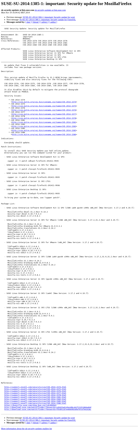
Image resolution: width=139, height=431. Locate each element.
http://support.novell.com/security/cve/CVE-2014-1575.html (35, 389)
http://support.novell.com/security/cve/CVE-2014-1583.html (35, 399)
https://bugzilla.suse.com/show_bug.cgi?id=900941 (30, 405)
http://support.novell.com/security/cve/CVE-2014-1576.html (35, 391)
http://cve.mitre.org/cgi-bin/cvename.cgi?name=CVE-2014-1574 (44, 102)
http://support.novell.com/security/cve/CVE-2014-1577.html (35, 393)
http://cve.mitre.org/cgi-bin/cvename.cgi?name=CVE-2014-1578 (44, 118)
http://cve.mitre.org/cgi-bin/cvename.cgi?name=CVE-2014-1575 (44, 106)
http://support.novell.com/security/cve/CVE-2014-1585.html (35, 401)
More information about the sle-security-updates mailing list (26, 428)
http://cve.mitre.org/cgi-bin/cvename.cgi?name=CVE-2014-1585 (44, 130)
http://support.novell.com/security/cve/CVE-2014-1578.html (35, 395)
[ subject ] (44, 22)
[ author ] (53, 22)
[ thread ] (36, 22)
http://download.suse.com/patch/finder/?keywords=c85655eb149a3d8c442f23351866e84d (47, 407)
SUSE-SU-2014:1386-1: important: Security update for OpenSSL (48, 19)
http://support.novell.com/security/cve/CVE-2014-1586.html (35, 403)
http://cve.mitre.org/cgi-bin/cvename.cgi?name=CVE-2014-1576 (44, 110)
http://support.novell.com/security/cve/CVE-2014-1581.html (35, 397)
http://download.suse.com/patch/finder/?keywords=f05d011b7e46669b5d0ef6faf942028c (47, 409)
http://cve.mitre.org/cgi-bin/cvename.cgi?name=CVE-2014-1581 (44, 122)
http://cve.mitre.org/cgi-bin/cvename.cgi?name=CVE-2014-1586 (44, 134)
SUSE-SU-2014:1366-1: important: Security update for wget (49, 17)
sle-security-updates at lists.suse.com (50, 10)
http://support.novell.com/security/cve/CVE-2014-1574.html (35, 387)
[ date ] (28, 22)
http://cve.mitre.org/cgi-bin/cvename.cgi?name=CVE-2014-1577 (44, 114)
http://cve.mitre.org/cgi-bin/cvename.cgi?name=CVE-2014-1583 (44, 126)
